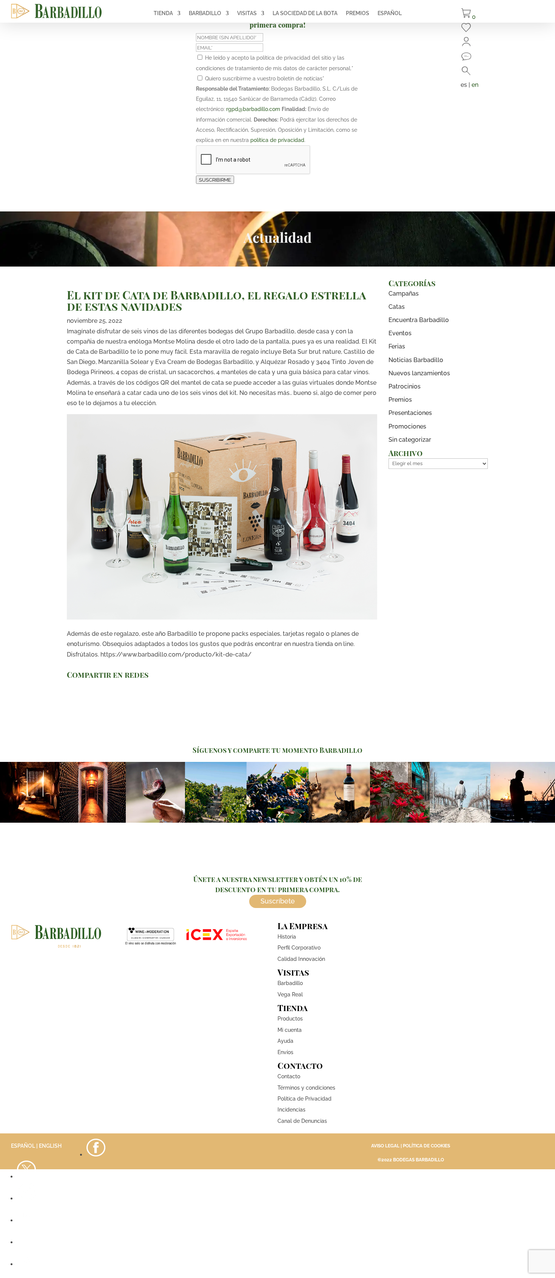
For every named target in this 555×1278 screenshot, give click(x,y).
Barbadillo (205, 13)
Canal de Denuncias (302, 1121)
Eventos (400, 333)
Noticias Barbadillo (415, 360)
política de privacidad (277, 140)
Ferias (396, 346)
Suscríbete (278, 901)
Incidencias (291, 1110)
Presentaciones (410, 412)
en (475, 84)
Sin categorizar (409, 439)
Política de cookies (426, 1146)
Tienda (163, 13)
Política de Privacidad (304, 1099)
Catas (396, 306)
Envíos (285, 1052)
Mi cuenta (290, 1030)
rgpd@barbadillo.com (253, 109)
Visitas (247, 13)
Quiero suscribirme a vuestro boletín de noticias (264, 79)
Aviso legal (385, 1146)
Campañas (403, 293)
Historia (287, 937)
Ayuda (285, 1041)
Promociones (407, 426)
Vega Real (290, 994)
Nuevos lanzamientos (419, 373)
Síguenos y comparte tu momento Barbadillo (277, 750)
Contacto (289, 1076)
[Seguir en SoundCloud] (26, 1242)
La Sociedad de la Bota (305, 13)
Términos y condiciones (306, 1088)
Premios (357, 13)
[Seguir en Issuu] (26, 1264)
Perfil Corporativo (299, 948)
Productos (290, 1019)
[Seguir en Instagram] (26, 1198)
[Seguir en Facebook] (95, 1154)
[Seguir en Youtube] (26, 1220)
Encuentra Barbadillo (418, 320)
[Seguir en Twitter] (26, 1176)
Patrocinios (404, 386)
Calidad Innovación (301, 959)
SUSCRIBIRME (215, 180)
